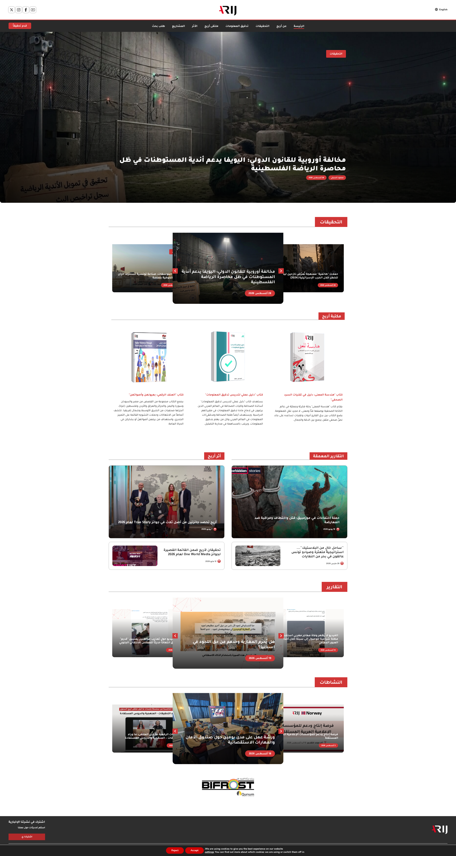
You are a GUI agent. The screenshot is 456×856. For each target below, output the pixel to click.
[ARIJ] (439, 830)
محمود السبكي (337, 178)
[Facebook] (26, 10)
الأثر (194, 26)
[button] (175, 271)
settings (209, 852)
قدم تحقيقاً (20, 26)
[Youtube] (33, 10)
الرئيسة (299, 26)
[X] (12, 10)
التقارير (334, 587)
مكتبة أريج (331, 317)
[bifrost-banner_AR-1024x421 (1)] (228, 788)
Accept (194, 850)
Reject (174, 850)
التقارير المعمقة (328, 457)
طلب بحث (158, 26)
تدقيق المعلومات (237, 26)
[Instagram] (19, 10)
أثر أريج (214, 457)
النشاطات (331, 682)
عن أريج (281, 26)
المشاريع (178, 26)
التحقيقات (262, 26)
